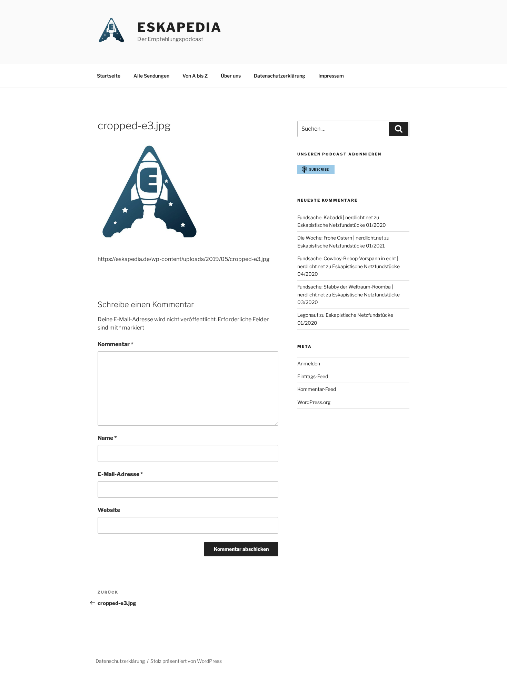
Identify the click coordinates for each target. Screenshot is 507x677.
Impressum (331, 76)
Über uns (231, 76)
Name (107, 438)
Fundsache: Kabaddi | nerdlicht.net (335, 217)
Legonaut (307, 315)
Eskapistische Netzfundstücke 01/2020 (341, 225)
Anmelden (308, 363)
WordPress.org (313, 402)
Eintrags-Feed (312, 376)
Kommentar (115, 344)
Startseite (108, 76)
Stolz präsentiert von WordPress (186, 661)
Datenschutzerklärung (279, 76)
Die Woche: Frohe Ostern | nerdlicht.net (340, 238)
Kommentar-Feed (316, 389)
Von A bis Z (195, 76)
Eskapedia (179, 27)
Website (109, 510)
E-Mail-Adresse (120, 474)
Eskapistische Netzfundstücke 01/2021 (341, 246)
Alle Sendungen (151, 76)
